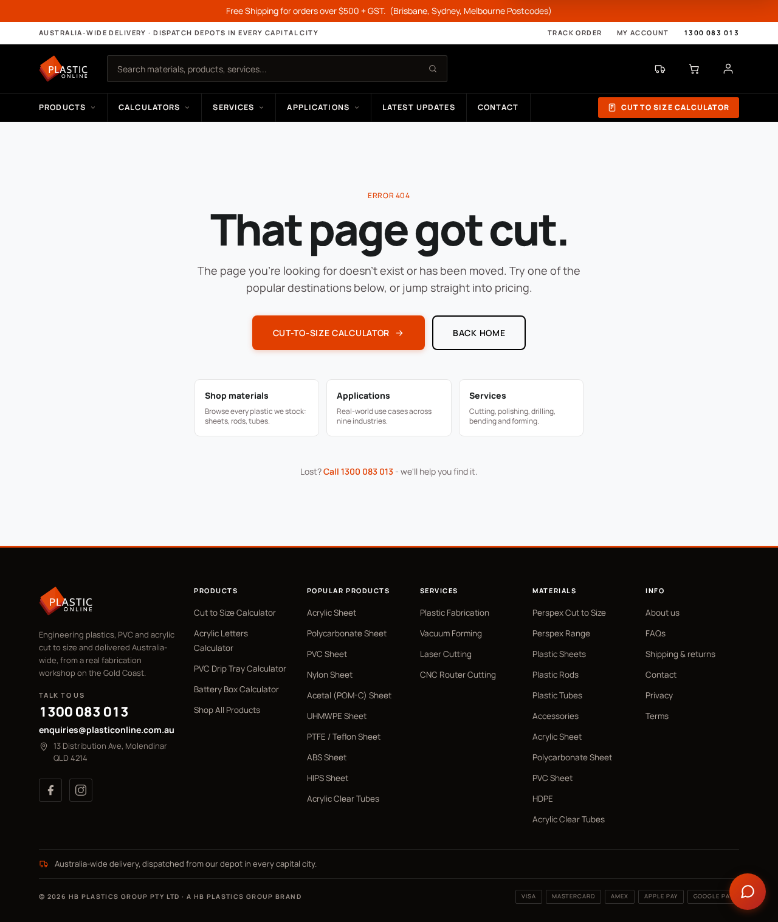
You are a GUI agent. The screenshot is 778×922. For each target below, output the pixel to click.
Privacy (659, 695)
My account (643, 32)
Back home (479, 333)
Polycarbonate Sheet (347, 633)
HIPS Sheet (327, 777)
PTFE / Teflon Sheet (343, 736)
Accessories (555, 715)
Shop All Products (227, 709)
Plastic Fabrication (454, 612)
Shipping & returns (680, 653)
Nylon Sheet (330, 674)
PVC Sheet (327, 653)
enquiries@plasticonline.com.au (106, 729)
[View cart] (694, 69)
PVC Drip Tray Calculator (240, 668)
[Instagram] (80, 790)
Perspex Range (561, 633)
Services (233, 107)
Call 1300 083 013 (358, 471)
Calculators (149, 107)
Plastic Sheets (559, 653)
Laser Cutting (446, 653)
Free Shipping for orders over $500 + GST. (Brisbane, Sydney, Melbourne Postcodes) (389, 10)
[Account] (728, 69)
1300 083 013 (711, 32)
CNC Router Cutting (458, 674)
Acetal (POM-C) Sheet (349, 695)
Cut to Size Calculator (675, 107)
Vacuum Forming (451, 633)
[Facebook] (50, 790)
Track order (575, 32)
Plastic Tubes (557, 695)
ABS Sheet (326, 757)
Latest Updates (418, 107)
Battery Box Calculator (236, 689)
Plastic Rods (555, 674)
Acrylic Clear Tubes (343, 798)
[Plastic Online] (63, 68)
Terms (657, 715)
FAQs (655, 633)
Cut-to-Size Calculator (331, 333)
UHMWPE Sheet (337, 715)
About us (662, 612)
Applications (318, 107)
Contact (498, 107)
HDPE (542, 798)
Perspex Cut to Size (569, 612)
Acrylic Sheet (331, 612)
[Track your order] (660, 69)
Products (62, 107)
